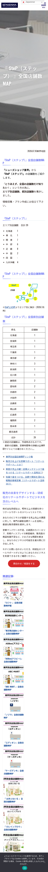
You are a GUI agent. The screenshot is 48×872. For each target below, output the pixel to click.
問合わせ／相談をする (24, 563)
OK (24, 868)
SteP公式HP (10, 307)
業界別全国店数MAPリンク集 (19, 456)
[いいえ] (44, 862)
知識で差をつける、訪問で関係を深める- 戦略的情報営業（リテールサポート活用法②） (25, 480)
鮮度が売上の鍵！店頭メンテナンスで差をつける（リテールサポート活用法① (25, 470)
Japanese (30, 2)
